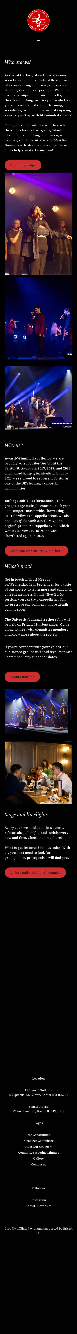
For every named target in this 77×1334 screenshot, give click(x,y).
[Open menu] (38, 41)
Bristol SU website (38, 1206)
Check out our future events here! (36, 550)
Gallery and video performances (35, 872)
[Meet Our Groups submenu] (51, 1147)
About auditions (22, 677)
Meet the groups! (23, 165)
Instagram (38, 1200)
